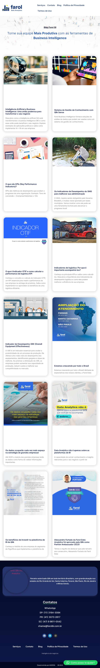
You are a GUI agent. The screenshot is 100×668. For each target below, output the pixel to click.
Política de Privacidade (73, 5)
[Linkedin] (50, 636)
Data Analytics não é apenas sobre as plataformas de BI (71, 451)
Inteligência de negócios (50, 653)
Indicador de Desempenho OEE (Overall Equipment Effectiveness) (23, 345)
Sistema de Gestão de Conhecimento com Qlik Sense (73, 111)
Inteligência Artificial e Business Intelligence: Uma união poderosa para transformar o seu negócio (23, 111)
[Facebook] (44, 636)
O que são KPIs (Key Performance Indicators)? (21, 185)
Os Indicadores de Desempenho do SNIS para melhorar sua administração (73, 192)
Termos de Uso (45, 11)
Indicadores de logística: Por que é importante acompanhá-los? (70, 268)
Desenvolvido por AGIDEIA (46, 665)
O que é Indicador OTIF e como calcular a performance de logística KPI (24, 272)
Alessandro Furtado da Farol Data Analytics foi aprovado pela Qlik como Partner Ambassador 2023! (72, 542)
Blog (59, 5)
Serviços (41, 5)
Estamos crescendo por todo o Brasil (71, 366)
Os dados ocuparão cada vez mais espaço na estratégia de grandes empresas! (25, 451)
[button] (81, 662)
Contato (51, 5)
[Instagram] (56, 636)
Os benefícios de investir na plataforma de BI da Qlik (25, 541)
